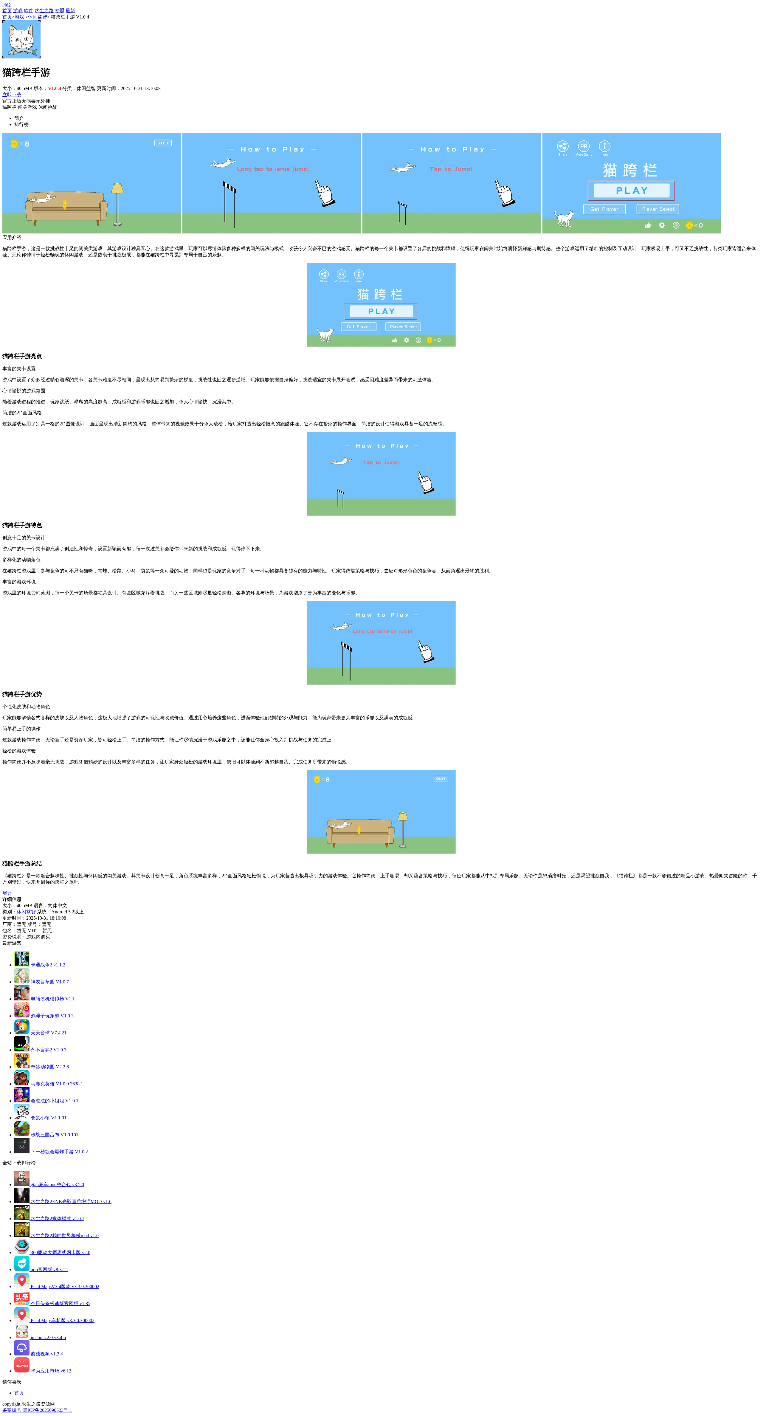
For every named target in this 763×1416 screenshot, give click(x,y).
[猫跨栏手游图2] (271, 231)
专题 (59, 10)
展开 (7, 893)
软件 (28, 10)
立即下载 (11, 94)
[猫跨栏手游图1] (91, 231)
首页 (7, 10)
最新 (70, 10)
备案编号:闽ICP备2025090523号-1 (37, 1410)
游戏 (18, 10)
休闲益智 (37, 16)
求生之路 (44, 10)
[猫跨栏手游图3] (451, 231)
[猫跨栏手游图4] (631, 231)
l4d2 (6, 4)
